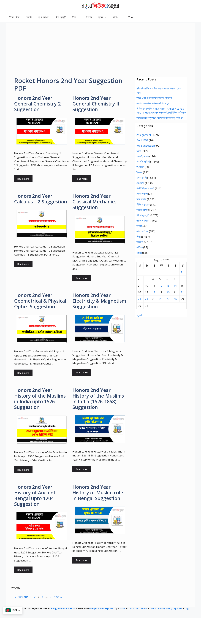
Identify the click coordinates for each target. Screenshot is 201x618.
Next (58, 597)
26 (160, 299)
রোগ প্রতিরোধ (142, 231)
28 (175, 299)
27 (168, 299)
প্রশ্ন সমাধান (43, 17)
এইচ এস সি (141, 177)
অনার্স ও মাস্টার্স (143, 161)
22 (182, 292)
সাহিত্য (139, 247)
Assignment (143, 135)
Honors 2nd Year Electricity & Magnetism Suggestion (99, 301)
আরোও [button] (115, 17)
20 (168, 292)
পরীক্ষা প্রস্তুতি (60, 17)
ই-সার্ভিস (140, 167)
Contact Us (133, 608)
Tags (187, 608)
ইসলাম (89, 17)
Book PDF (142, 140)
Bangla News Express (63, 608)
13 (168, 285)
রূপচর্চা (139, 226)
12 (160, 285)
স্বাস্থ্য (139, 252)
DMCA (152, 608)
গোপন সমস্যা (142, 194)
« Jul (139, 315)
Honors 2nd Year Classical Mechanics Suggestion (94, 202)
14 (175, 285)
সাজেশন (29, 17)
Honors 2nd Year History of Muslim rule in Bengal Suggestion (97, 492)
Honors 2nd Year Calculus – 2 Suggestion (40, 199)
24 (146, 299)
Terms (144, 608)
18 (153, 292)
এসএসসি (140, 183)
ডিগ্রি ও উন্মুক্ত (142, 204)
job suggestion (145, 145)
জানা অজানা (141, 199)
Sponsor (178, 608)
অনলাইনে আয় (142, 156)
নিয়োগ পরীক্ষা (14, 17)
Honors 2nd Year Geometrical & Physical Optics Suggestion (40, 301)
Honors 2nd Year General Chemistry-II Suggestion (95, 104)
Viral (139, 151)
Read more (23, 178)
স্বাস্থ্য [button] (100, 17)
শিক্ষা (138, 236)
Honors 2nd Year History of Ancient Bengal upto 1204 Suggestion (34, 495)
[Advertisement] (100, 45)
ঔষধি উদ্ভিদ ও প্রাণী (145, 188)
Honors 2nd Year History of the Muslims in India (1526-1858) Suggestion (98, 398)
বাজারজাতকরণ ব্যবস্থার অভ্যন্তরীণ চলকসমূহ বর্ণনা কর (159, 118)
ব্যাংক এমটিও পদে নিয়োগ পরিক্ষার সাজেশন (154, 98)
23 (139, 299)
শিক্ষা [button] (74, 17)
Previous (21, 597)
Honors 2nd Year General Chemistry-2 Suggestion (37, 104)
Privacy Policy (165, 608)
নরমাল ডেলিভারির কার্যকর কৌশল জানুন (152, 103)
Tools (131, 17)
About (122, 608)
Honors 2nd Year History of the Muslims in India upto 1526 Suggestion (40, 398)
